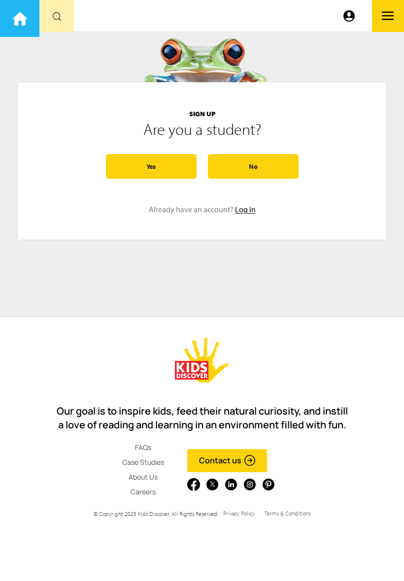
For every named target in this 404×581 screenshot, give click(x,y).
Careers (143, 491)
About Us (143, 477)
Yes (151, 166)
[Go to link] (19, 18)
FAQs (143, 447)
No (253, 166)
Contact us (220, 460)
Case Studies (143, 462)
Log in (245, 209)
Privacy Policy (239, 513)
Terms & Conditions (288, 513)
